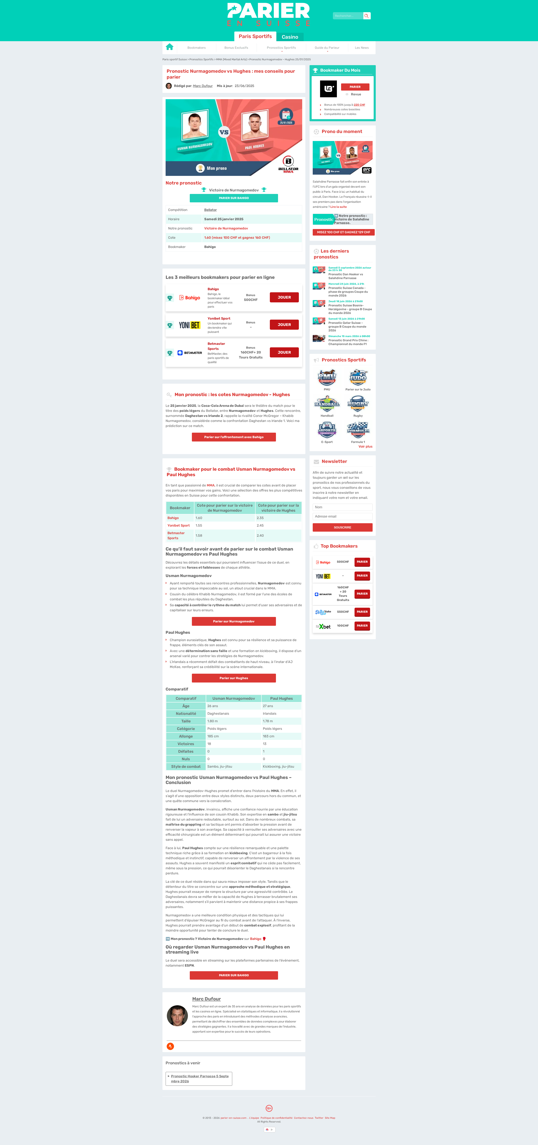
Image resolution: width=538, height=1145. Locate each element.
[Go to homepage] (169, 48)
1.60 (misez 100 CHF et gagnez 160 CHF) (237, 238)
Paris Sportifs (255, 36)
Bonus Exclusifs (236, 48)
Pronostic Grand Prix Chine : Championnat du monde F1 (348, 342)
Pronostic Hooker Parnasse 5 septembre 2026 (200, 1078)
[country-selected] (267, 1129)
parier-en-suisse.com (234, 1117)
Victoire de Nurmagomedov (226, 228)
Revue (355, 94)
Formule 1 (358, 442)
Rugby (358, 416)
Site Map (330, 1117)
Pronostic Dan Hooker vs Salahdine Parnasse (345, 276)
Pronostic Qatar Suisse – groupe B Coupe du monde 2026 (347, 326)
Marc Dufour (206, 999)
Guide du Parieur (327, 48)
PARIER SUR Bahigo (234, 198)
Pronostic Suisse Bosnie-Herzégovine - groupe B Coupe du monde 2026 (350, 309)
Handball (327, 416)
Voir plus (366, 446)
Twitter (319, 1117)
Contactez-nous (303, 1117)
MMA (211, 485)
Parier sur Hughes (234, 678)
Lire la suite (338, 207)
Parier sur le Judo (358, 389)
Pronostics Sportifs (281, 48)
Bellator (210, 210)
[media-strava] (170, 1046)
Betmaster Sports (216, 346)
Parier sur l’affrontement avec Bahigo (234, 437)
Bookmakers (196, 48)
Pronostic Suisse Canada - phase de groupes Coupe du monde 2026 (348, 291)
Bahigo (213, 289)
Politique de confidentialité (277, 1117)
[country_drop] (272, 1129)
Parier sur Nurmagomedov (233, 621)
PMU (327, 389)
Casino (290, 37)
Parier (355, 87)
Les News (362, 48)
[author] (169, 86)
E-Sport (327, 442)
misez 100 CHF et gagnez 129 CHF (343, 232)
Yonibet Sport (219, 318)
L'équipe (254, 1117)
